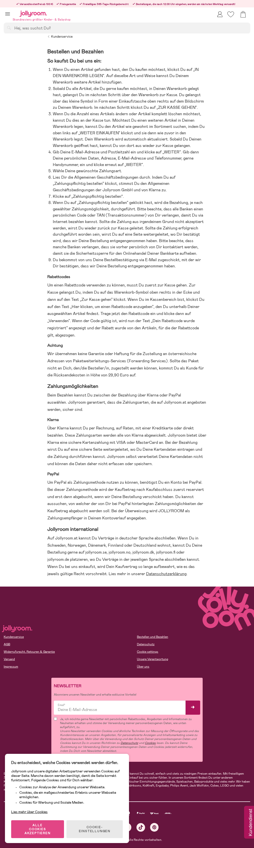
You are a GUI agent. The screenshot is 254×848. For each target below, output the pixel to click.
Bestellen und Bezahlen (152, 637)
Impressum (11, 667)
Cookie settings (147, 652)
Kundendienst (250, 822)
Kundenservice (62, 36)
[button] (7, 13)
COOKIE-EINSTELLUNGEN (94, 829)
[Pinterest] (154, 827)
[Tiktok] (140, 827)
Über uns (143, 667)
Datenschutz (146, 644)
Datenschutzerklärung (166, 573)
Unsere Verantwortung (152, 659)
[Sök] (9, 27)
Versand (9, 659)
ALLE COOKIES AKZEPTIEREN (38, 829)
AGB (7, 644)
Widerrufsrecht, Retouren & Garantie (29, 652)
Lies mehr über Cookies (29, 812)
